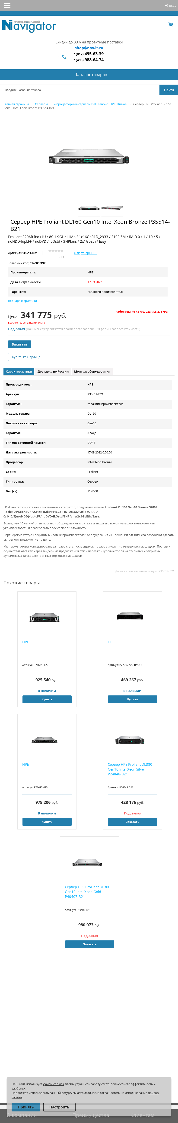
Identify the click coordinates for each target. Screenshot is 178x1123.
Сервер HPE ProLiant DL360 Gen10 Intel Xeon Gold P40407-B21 (87, 891)
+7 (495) (87, 60)
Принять (26, 1107)
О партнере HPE (85, 253)
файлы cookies (53, 1084)
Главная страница (16, 104)
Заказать (19, 344)
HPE (25, 642)
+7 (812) (87, 54)
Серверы (41, 104)
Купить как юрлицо (26, 357)
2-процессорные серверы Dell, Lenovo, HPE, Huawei (90, 104)
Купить (47, 699)
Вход (172, 5)
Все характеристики (22, 301)
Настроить (59, 1107)
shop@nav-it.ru (89, 47)
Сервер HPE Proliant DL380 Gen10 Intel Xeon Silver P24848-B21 (130, 769)
